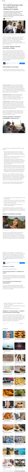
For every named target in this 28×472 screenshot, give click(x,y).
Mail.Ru (1, 471)
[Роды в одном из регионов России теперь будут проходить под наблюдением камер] (8, 441)
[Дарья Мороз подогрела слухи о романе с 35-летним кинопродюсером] (8, 336)
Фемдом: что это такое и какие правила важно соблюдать (12, 63)
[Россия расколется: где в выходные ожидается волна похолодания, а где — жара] (8, 452)
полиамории (16, 258)
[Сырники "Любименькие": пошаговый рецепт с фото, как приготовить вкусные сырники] (8, 417)
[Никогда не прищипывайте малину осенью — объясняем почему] (19, 394)
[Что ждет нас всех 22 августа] (19, 347)
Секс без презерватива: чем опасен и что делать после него (12, 263)
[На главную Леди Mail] (4, 1)
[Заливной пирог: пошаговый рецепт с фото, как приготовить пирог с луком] (8, 429)
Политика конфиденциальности (22, 471)
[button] (14, 26)
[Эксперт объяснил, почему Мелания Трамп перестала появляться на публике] (19, 359)
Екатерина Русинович (8, 18)
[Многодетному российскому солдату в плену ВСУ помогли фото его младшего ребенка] (19, 464)
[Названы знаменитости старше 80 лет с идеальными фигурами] (8, 406)
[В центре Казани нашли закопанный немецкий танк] (19, 417)
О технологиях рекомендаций (15, 471)
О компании (4, 471)
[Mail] (2, 1)
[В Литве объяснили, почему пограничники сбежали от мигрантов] (8, 347)
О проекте (10, 471)
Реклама (7, 471)
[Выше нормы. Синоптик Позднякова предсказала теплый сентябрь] (19, 441)
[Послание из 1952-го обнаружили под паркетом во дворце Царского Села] (8, 359)
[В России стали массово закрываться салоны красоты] (8, 464)
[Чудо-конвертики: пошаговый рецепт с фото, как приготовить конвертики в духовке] (19, 336)
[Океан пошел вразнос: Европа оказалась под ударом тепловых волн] (19, 452)
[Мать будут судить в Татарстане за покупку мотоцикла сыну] (8, 382)
